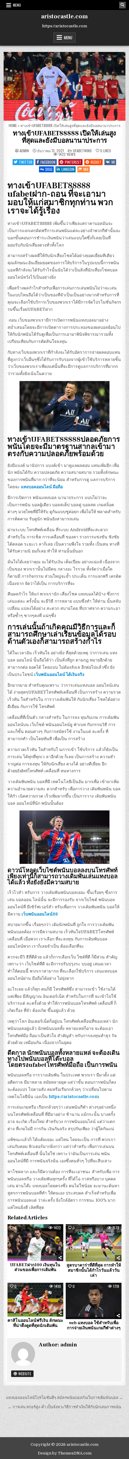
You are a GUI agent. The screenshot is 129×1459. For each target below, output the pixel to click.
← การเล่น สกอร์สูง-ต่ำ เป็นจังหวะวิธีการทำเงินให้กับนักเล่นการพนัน (64, 1407)
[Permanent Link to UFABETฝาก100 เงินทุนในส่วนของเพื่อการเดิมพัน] (35, 1242)
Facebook (48, 162)
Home (13, 125)
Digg (48, 169)
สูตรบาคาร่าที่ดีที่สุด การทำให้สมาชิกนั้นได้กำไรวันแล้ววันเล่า (94, 1270)
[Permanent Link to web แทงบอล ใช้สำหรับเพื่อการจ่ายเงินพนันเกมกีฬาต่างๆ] (94, 1301)
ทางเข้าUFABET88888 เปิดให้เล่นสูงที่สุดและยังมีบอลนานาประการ (64, 137)
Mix (85, 169)
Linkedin (68, 169)
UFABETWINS (82, 150)
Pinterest (73, 162)
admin (24, 151)
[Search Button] (122, 5)
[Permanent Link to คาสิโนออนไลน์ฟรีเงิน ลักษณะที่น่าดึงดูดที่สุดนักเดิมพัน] (35, 1300)
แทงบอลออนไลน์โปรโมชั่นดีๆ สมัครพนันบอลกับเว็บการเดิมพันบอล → (64, 1397)
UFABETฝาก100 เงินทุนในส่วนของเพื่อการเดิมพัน (35, 1267)
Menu (17, 5)
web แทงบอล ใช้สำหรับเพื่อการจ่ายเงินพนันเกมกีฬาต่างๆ (94, 1325)
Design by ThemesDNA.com (65, 1453)
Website (24, 1373)
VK (113, 162)
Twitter (25, 162)
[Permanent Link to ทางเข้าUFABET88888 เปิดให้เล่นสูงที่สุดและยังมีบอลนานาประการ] (64, 86)
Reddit (96, 162)
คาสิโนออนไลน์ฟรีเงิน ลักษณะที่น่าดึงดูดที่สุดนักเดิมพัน (35, 1323)
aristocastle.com (64, 16)
